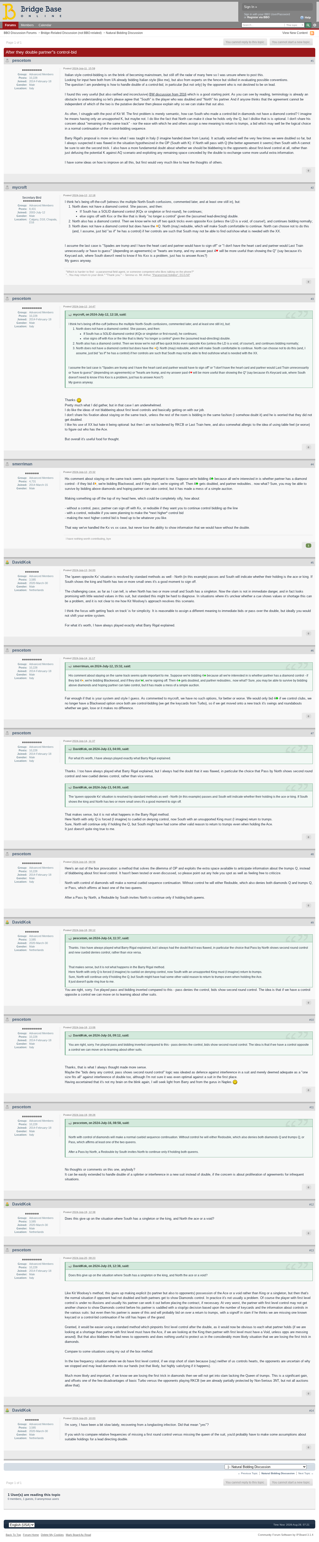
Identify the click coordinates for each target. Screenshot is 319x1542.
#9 (312, 922)
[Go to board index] (34, 11)
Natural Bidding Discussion (124, 32)
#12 (311, 1204)
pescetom (21, 60)
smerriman (22, 464)
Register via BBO (258, 17)
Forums (10, 25)
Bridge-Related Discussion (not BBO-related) (71, 32)
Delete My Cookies (52, 1534)
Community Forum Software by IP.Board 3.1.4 (285, 1534)
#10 (311, 1019)
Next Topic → (306, 1473)
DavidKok (21, 562)
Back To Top (13, 1534)
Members (27, 25)
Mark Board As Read (78, 1534)
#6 (312, 650)
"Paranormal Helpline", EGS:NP (171, 274)
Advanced (315, 25)
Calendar (45, 25)
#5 (312, 562)
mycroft (19, 187)
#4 (312, 464)
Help (307, 17)
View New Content (295, 32)
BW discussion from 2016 (167, 94)
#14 (311, 1410)
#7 (312, 733)
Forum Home (31, 1534)
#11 (312, 1107)
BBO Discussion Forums (20, 32)
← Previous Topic (248, 1473)
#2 (312, 187)
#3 (312, 298)
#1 (312, 60)
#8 (312, 854)
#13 (311, 1250)
